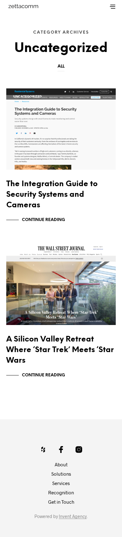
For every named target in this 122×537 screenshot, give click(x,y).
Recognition (61, 492)
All (61, 66)
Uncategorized (27, 96)
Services (61, 483)
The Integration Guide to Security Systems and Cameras (52, 194)
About (61, 464)
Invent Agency (73, 516)
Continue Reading (43, 220)
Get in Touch (61, 502)
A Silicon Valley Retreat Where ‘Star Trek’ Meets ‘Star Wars (60, 350)
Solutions (61, 474)
